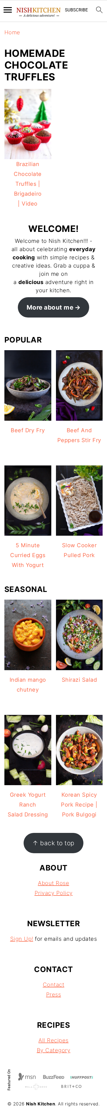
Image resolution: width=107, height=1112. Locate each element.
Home (12, 32)
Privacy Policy (54, 893)
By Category (54, 1050)
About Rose (53, 883)
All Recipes (53, 1040)
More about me (50, 307)
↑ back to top (53, 843)
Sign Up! (21, 939)
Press (53, 994)
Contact (53, 984)
